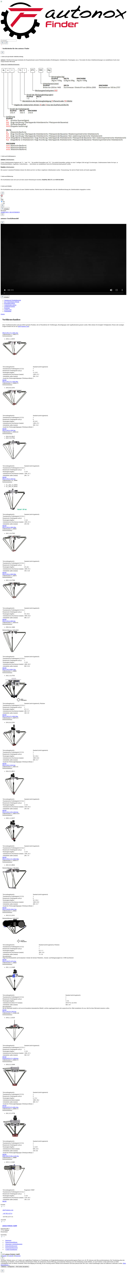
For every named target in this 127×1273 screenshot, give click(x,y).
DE (4, 201)
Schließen (6, 209)
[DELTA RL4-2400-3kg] (14, 654)
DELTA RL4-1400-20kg (9, 527)
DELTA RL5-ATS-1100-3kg (10, 812)
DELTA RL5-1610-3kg (8, 765)
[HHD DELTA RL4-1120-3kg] (14, 1188)
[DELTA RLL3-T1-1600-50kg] (14, 892)
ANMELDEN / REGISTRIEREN (10, 212)
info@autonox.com (23, 326)
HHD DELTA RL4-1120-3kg (10, 1156)
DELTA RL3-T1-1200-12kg (10, 333)
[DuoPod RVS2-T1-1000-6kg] (14, 1090)
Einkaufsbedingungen (11, 1246)
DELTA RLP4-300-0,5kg (9, 909)
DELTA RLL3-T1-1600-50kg (10, 859)
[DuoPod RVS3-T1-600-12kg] (14, 1139)
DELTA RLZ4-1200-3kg (9, 1011)
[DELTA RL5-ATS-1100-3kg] (14, 844)
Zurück (3, 314)
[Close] (2, 52)
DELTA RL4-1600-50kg (9, 574)
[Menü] (2, 214)
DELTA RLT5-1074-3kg (9, 961)
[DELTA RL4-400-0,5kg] (14, 701)
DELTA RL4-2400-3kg (8, 621)
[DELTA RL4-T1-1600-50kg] (14, 748)
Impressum (8, 1240)
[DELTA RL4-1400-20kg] (14, 559)
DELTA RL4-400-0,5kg (9, 669)
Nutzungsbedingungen (11, 1247)
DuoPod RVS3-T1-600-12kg (10, 1107)
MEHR (4, 380)
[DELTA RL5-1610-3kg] (14, 797)
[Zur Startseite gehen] (63, 38)
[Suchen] (6, 42)
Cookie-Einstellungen (11, 1249)
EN (4, 203)
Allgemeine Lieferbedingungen (13, 1244)
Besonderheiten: (7, 956)
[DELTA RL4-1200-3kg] (14, 464)
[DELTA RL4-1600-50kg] (14, 606)
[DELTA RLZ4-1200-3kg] (14, 1043)
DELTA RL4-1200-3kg (8, 430)
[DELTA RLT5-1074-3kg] (14, 993)
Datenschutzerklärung (11, 1242)
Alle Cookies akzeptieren (22, 1266)
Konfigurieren (11, 1266)
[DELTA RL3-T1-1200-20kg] (14, 413)
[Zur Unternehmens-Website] (2, 196)
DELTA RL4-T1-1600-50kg (10, 716)
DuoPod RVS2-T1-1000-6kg (10, 1058)
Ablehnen (3, 1266)
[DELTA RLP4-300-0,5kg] (14, 943)
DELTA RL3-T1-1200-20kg (10, 381)
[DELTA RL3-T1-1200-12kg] (14, 365)
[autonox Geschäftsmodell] (1, 198)
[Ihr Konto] (2, 205)
